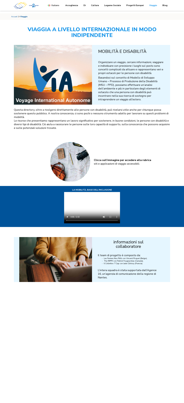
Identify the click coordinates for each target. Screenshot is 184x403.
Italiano (55, 5)
